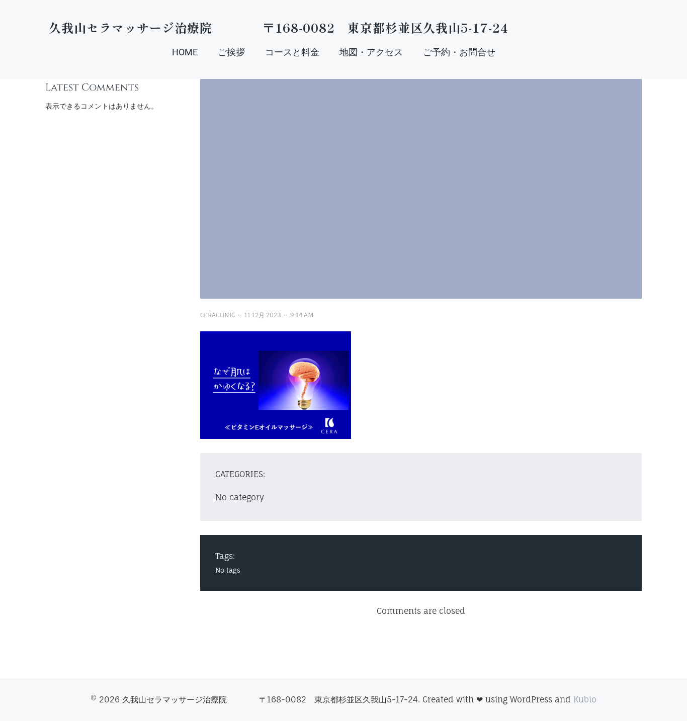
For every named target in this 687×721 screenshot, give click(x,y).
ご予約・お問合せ (459, 52)
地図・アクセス (371, 52)
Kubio (584, 699)
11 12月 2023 (262, 315)
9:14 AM (302, 315)
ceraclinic (217, 315)
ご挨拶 (231, 52)
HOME (185, 52)
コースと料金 (292, 52)
